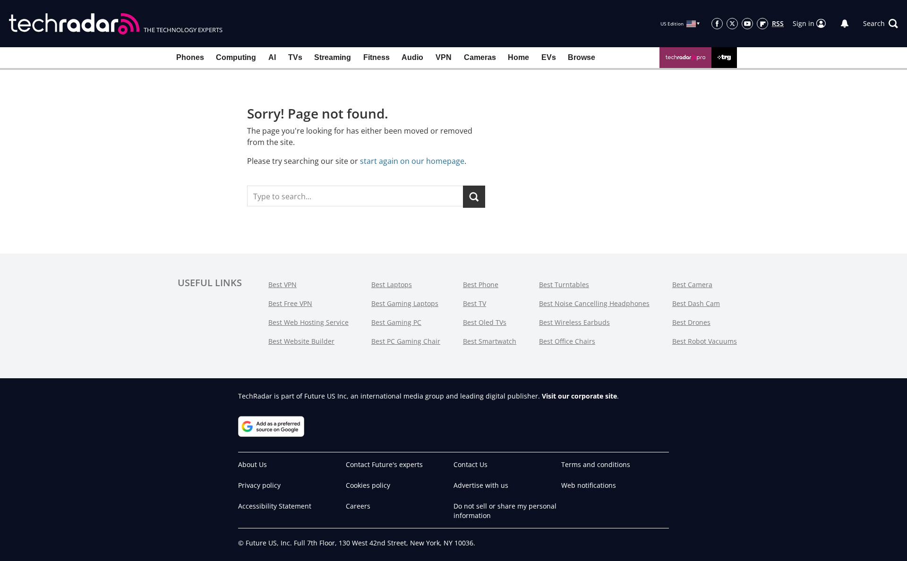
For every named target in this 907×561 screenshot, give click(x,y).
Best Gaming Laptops (404, 303)
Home (518, 57)
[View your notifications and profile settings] (844, 23)
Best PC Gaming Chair (405, 341)
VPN (444, 57)
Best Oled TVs (484, 322)
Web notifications (588, 485)
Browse (581, 57)
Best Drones (691, 322)
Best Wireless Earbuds (574, 322)
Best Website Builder (301, 341)
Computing (236, 57)
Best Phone (480, 284)
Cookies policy (368, 485)
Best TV (474, 303)
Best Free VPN (290, 303)
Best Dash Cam (696, 303)
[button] (880, 23)
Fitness (376, 57)
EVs (548, 57)
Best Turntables (564, 284)
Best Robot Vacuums (704, 341)
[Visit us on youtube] (747, 23)
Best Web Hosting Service (308, 322)
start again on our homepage (412, 161)
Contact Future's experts (384, 464)
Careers (358, 506)
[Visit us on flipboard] (762, 23)
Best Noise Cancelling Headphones (594, 303)
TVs (295, 57)
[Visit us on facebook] (717, 23)
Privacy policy (259, 485)
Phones (190, 57)
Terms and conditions (595, 464)
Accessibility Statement (274, 506)
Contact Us (471, 464)
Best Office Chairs (567, 341)
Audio (412, 57)
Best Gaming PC (396, 322)
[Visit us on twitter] (732, 23)
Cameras (480, 57)
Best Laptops (391, 284)
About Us (252, 464)
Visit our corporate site (579, 395)
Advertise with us (481, 485)
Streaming (332, 57)
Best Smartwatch (489, 341)
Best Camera (692, 284)
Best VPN (282, 284)
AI (272, 57)
